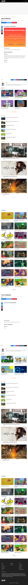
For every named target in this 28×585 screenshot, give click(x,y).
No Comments (15, 20)
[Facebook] (2, 27)
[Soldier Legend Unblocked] (20, 282)
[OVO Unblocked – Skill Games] (7, 215)
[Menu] (25, 1)
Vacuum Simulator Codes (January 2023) (11, 129)
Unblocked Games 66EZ (9, 133)
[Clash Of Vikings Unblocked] (7, 93)
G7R (3, 20)
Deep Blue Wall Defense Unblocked (19, 373)
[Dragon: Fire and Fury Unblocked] (20, 272)
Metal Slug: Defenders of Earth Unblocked (20, 258)
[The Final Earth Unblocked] (7, 103)
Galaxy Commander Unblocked (19, 97)
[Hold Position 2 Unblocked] (21, 359)
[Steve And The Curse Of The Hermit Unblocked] (20, 215)
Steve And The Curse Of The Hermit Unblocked (19, 221)
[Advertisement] (14, 8)
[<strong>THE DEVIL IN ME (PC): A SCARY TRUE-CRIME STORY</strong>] (14, 168)
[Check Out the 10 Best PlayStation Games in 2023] (3, 118)
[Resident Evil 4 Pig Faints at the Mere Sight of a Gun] (3, 122)
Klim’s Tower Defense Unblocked (18, 239)
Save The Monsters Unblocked (18, 267)
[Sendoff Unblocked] (7, 225)
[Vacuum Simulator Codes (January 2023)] (3, 130)
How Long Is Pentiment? (6, 194)
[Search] (24, 1)
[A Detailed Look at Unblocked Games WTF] (3, 138)
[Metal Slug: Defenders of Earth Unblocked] (20, 254)
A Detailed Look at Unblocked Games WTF (11, 137)
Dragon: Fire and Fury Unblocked (18, 277)
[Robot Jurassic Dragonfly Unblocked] (7, 272)
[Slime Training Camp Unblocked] (7, 244)
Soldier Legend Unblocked (17, 286)
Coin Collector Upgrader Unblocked (5, 239)
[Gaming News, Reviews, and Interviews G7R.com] (3, 1)
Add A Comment (14, 377)
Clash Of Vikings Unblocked (4, 97)
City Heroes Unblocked (4, 373)
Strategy (6, 20)
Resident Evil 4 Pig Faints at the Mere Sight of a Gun (12, 121)
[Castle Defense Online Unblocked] (7, 359)
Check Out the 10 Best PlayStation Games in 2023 (12, 117)
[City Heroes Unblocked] (7, 369)
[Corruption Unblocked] (21, 103)
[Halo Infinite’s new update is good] (3, 126)
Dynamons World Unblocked (5, 286)
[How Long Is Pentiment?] (14, 186)
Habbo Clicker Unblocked (4, 258)
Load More (13, 289)
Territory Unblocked (17, 249)
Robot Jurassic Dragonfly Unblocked (6, 277)
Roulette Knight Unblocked (4, 267)
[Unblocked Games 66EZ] (3, 134)
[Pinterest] (2, 32)
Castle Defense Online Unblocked (5, 363)
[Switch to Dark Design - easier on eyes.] (23, 1)
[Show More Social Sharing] (18, 22)
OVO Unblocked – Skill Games (5, 220)
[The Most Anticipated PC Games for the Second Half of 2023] (14, 150)
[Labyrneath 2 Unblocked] (20, 225)
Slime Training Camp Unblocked (5, 249)
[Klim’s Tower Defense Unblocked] (20, 235)
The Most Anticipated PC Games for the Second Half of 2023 (11, 158)
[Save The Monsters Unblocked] (20, 263)
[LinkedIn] (2, 30)
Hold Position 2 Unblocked (18, 363)
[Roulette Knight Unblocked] (7, 263)
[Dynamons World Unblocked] (7, 282)
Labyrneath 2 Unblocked (17, 230)
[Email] (2, 33)
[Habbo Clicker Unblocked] (7, 254)
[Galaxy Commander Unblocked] (21, 93)
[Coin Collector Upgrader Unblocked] (7, 235)
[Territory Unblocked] (20, 244)
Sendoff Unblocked (3, 230)
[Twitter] (2, 28)
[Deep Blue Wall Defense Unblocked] (21, 369)
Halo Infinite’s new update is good (10, 125)
